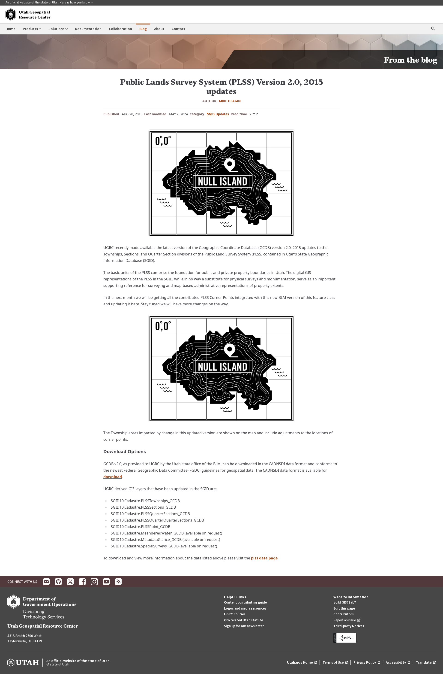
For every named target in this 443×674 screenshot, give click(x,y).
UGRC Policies (234, 614)
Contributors (343, 614)
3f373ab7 (349, 602)
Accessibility (398, 663)
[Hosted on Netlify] (384, 638)
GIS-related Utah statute (243, 620)
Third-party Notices (348, 626)
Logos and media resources (245, 608)
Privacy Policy (366, 663)
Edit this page (344, 608)
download (112, 476)
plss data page (264, 558)
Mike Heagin (230, 101)
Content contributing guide (245, 602)
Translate (426, 663)
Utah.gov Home (302, 663)
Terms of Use (335, 663)
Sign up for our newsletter (244, 626)
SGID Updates (218, 114)
